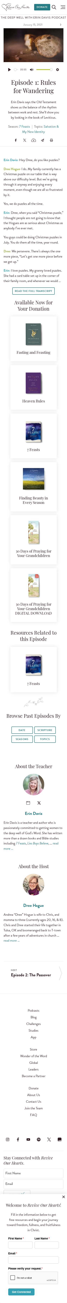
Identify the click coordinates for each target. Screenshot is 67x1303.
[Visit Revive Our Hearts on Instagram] (7, 1139)
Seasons (22, 739)
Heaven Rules (33, 401)
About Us (33, 1094)
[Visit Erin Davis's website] (28, 803)
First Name (13, 1173)
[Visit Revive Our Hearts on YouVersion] (59, 1139)
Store (33, 1049)
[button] (62, 7)
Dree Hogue (33, 905)
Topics (45, 739)
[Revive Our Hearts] (16, 7)
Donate (42, 7)
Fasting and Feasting (33, 353)
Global (33, 1062)
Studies (33, 1030)
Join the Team (33, 1108)
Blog (34, 1017)
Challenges (33, 1023)
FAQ (33, 1114)
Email (9, 1184)
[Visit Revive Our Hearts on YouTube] (28, 1139)
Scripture (45, 730)
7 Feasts (24, 126)
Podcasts (33, 1010)
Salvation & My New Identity (40, 129)
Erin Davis (33, 813)
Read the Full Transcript (33, 291)
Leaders (33, 1069)
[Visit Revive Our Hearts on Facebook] (18, 1139)
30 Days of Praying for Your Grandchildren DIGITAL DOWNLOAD (33, 609)
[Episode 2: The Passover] (60, 24)
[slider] (16, 69)
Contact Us (33, 1101)
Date (22, 730)
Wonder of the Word (33, 1056)
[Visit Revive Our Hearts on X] (49, 1139)
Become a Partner (33, 1076)
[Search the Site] (54, 7)
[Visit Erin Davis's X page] (39, 803)
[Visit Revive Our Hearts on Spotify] (39, 1139)
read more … (12, 940)
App (33, 1037)
